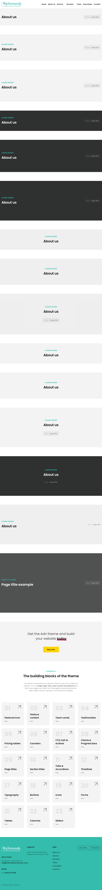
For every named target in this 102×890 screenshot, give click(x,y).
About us (51, 4)
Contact (97, 4)
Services (69, 4)
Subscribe (95, 848)
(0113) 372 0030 (10, 873)
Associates (87, 4)
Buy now (51, 649)
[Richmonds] (11, 4)
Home (44, 4)
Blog (87, 156)
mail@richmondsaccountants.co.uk (14, 863)
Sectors (60, 4)
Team (79, 4)
